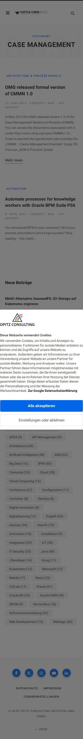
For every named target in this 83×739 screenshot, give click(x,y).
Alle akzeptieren (41, 406)
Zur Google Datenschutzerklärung (52, 390)
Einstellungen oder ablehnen (42, 420)
